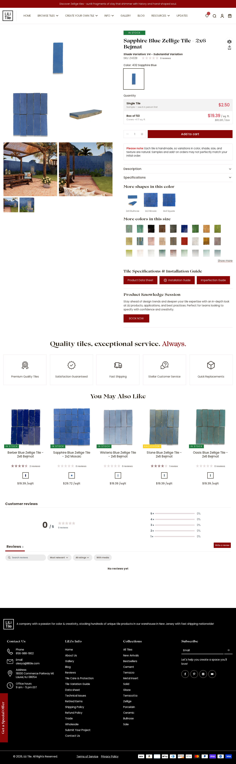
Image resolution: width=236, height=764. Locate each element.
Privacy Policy (110, 756)
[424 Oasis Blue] (210, 475)
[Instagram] (203, 674)
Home (69, 649)
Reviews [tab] (15, 546)
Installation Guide (179, 280)
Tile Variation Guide (77, 684)
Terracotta (130, 695)
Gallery (69, 661)
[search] (214, 15)
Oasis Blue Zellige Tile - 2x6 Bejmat (210, 454)
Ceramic (128, 713)
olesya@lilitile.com (28, 663)
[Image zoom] (57, 58)
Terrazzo (128, 672)
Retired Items (74, 701)
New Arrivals (131, 655)
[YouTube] (212, 674)
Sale (126, 724)
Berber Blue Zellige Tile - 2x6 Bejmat (26, 454)
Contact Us (72, 736)
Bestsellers (130, 661)
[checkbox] (103, 557)
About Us (71, 655)
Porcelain (129, 707)
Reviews (70, 672)
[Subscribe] (228, 650)
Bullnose (128, 718)
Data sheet (72, 690)
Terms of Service (87, 756)
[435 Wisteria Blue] (118, 475)
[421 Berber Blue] (25, 475)
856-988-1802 (25, 653)
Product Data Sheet (140, 280)
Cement (128, 667)
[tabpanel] (118, 580)
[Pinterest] (194, 674)
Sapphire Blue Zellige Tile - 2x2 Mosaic (71, 454)
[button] (229, 48)
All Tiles (127, 649)
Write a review (222, 545)
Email (186, 650)
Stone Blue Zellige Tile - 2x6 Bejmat (164, 454)
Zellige (127, 701)
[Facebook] (185, 674)
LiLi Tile (27, 756)
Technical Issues (75, 695)
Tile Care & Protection (79, 678)
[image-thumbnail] (10, 205)
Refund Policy (73, 713)
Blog (68, 667)
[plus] (142, 134)
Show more (225, 260)
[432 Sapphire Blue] (134, 79)
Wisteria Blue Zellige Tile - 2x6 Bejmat (118, 454)
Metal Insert (130, 678)
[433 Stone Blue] (164, 475)
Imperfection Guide (213, 280)
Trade (69, 718)
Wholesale (72, 724)
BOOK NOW (136, 318)
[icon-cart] (229, 15)
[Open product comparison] (229, 41)
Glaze (127, 690)
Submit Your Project (78, 730)
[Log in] (222, 16)
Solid (126, 684)
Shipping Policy (74, 707)
